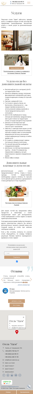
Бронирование (24, 392)
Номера (8, 392)
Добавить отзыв (16, 301)
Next (31, 279)
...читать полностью (23, 285)
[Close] (23, 317)
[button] (17, 332)
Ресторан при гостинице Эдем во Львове (16, 204)
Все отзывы (16, 305)
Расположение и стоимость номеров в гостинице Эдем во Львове (16, 72)
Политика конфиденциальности (10, 386)
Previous (2, 279)
